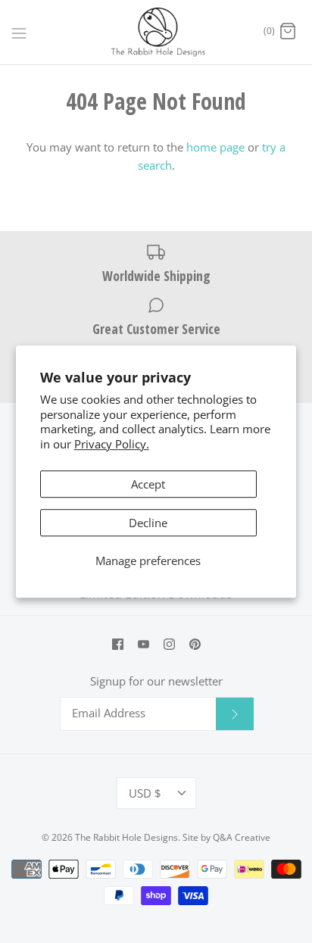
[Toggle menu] (19, 32)
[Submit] (235, 713)
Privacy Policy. (111, 443)
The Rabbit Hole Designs (126, 837)
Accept (148, 484)
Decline (148, 522)
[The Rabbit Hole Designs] (156, 32)
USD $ (145, 793)
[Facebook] (117, 644)
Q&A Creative (241, 837)
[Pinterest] (195, 644)
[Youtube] (143, 644)
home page (215, 147)
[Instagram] (169, 644)
